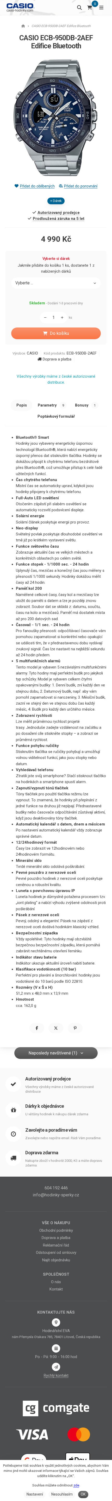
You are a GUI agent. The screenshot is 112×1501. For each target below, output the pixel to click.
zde (76, 1485)
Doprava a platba (57, 359)
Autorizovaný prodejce (48, 1078)
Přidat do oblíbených (37, 186)
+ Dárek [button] (56, 201)
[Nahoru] (63, 317)
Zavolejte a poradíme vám (51, 1130)
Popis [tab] (21, 405)
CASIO (32, 353)
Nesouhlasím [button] (62, 1494)
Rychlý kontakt (56, 1375)
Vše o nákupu (56, 1223)
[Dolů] (44, 317)
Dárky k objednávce (44, 1106)
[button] (36, 1028)
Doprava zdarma (41, 1152)
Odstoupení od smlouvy (56, 1252)
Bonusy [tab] (85, 405)
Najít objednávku (56, 1260)
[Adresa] (56, 1322)
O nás (56, 1282)
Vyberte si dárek (56, 259)
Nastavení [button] (35, 1494)
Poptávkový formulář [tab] (56, 416)
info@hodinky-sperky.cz (56, 1194)
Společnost (56, 1274)
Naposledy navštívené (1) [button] (53, 1053)
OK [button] (83, 1494)
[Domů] (20, 7)
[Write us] (56, 1367)
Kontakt (56, 1289)
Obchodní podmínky (56, 1230)
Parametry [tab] (51, 405)
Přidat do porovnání (80, 186)
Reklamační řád (56, 1245)
